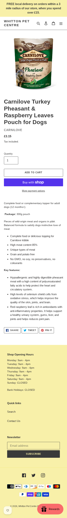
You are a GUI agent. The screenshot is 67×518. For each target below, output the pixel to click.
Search (11, 411)
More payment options (33, 190)
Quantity (8, 153)
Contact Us (13, 420)
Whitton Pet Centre (17, 23)
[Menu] (61, 23)
